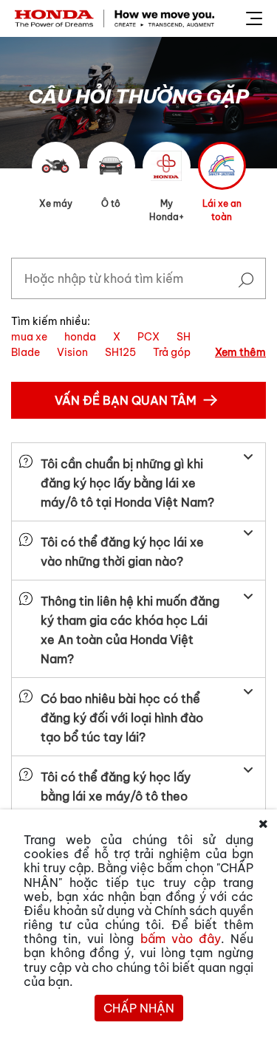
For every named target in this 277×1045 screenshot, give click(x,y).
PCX (148, 336)
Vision (72, 352)
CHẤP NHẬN (138, 1008)
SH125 (120, 352)
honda (80, 336)
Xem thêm (240, 352)
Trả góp (172, 352)
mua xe (29, 336)
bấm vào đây (180, 938)
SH (184, 336)
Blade (25, 352)
